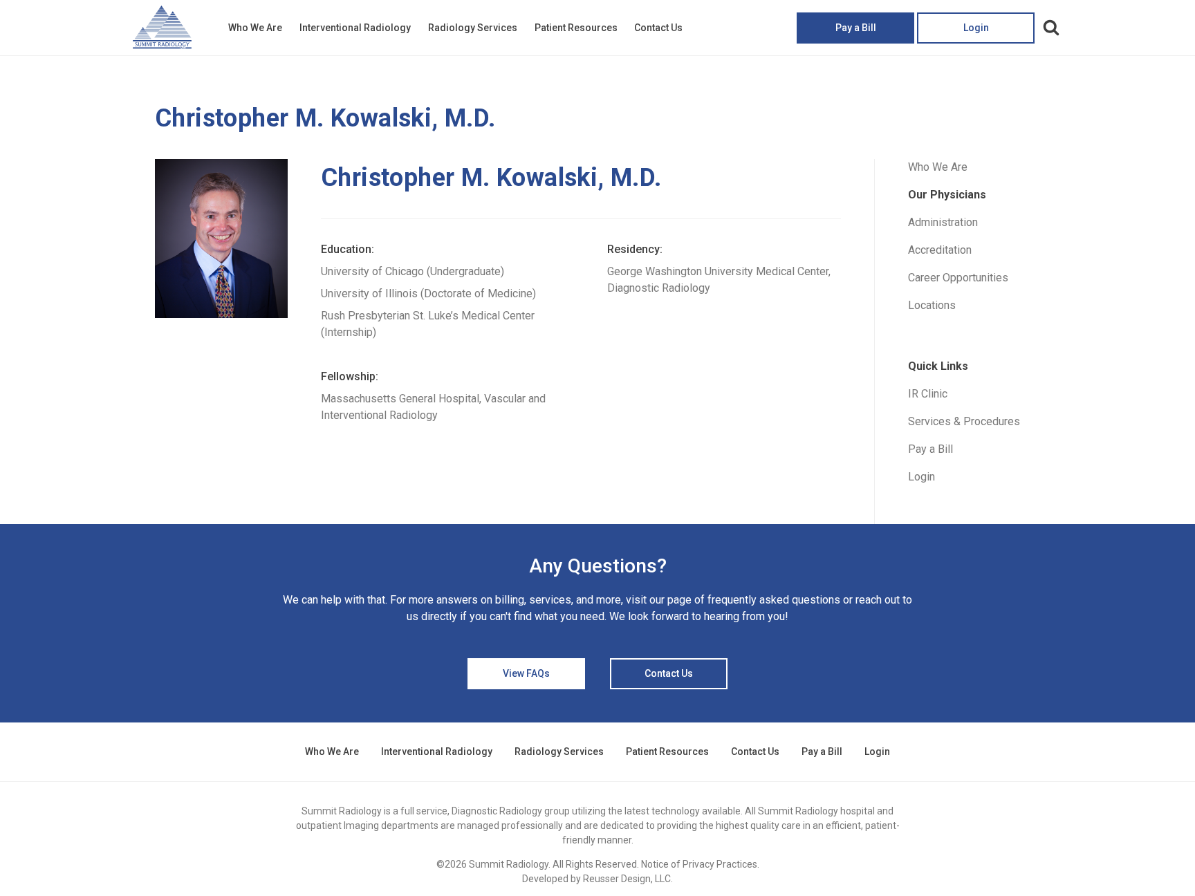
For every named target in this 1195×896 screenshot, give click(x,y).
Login (976, 27)
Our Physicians (947, 194)
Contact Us (658, 27)
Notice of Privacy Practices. (700, 864)
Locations (932, 305)
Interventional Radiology (355, 27)
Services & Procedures (964, 421)
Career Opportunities (958, 277)
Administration (943, 222)
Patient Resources (576, 27)
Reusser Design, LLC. (628, 878)
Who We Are (255, 27)
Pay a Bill (855, 27)
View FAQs (526, 673)
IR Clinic (927, 393)
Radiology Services (472, 27)
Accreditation (940, 249)
